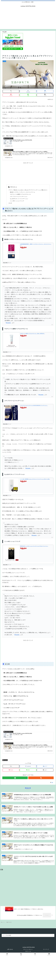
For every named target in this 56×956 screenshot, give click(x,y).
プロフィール (28, 951)
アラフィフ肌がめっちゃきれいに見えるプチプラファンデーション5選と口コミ (28, 190)
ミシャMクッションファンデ (17, 200)
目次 (11, 187)
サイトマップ (46, 949)
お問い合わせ (10, 949)
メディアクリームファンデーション (18, 196)
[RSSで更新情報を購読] (41, 777)
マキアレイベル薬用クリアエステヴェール (20, 194)
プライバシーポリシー (28, 949)
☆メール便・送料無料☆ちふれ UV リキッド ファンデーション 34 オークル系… (35, 479)
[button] (45, 94)
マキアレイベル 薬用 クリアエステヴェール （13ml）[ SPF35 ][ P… (32, 333)
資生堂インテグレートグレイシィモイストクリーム (22, 192)
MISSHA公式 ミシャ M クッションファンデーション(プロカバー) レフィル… (34, 546)
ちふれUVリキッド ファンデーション (19, 198)
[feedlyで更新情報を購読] (15, 777)
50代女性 (5, 760)
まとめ (10, 203)
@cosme (8, 322)
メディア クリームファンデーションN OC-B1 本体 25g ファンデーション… (34, 405)
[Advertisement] (28, 19)
